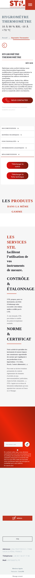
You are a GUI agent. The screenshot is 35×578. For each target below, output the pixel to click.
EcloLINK (21, 571)
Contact (5, 513)
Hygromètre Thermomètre (20, 38)
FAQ (17, 539)
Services (6, 508)
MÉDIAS (19, 518)
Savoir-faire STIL (8, 510)
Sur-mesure (7, 505)
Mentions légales (17, 568)
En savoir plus (8, 465)
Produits (5, 503)
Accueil (4, 38)
